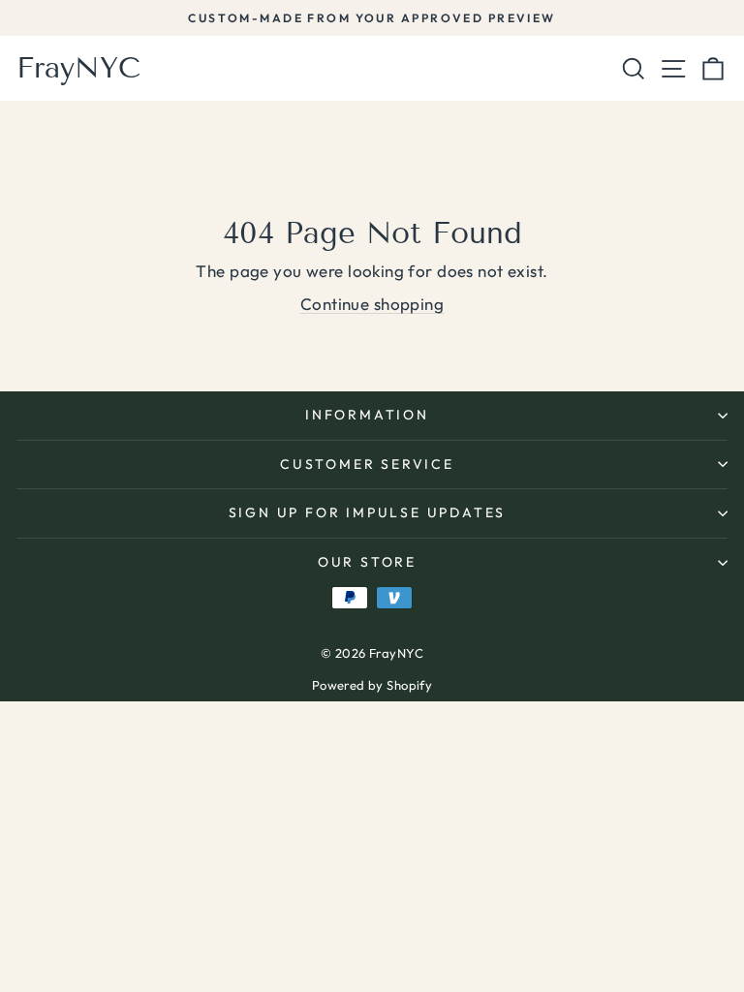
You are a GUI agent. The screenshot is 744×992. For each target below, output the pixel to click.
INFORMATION (367, 414)
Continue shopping (372, 304)
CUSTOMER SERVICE (367, 464)
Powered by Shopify (372, 685)
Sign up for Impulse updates (368, 512)
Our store (367, 562)
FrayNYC (78, 67)
